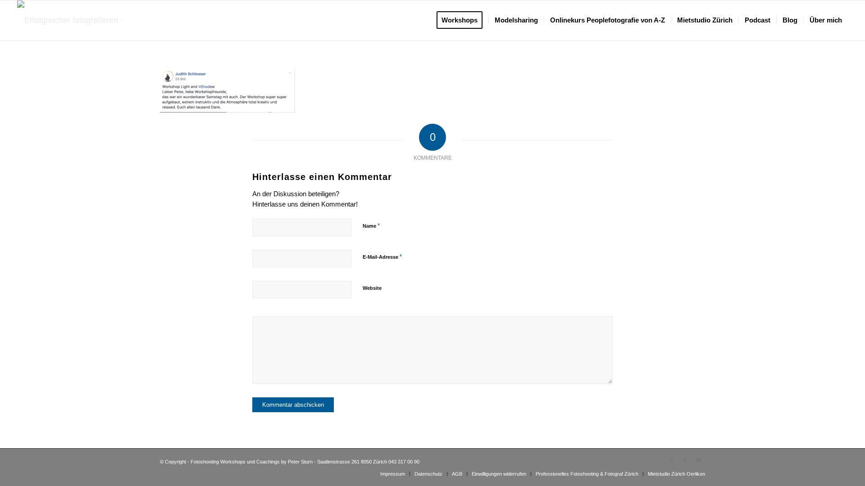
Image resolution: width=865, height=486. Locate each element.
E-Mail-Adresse (382, 256)
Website (372, 288)
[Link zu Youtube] (698, 460)
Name (371, 225)
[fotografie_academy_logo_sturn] (76, 20)
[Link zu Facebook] (685, 460)
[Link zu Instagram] (671, 460)
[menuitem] (462, 20)
